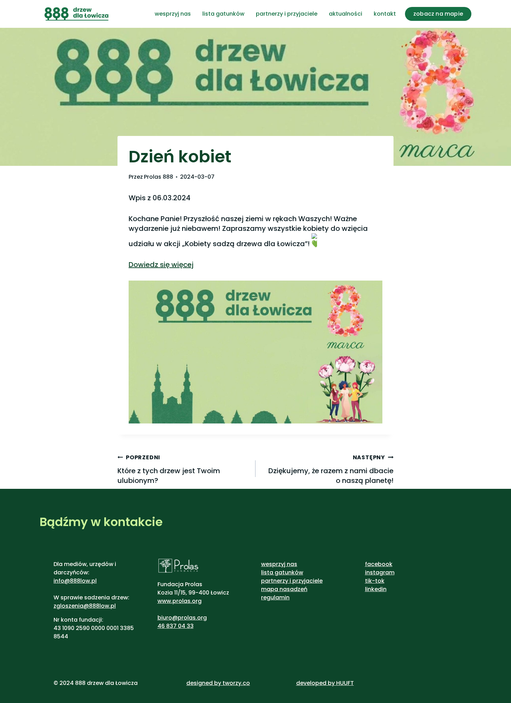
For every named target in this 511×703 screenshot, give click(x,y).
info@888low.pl (75, 581)
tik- (370, 581)
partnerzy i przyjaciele (286, 14)
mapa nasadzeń (284, 589)
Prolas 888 (158, 177)
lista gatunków (223, 14)
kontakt (385, 14)
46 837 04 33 (175, 626)
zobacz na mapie (438, 14)
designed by (203, 683)
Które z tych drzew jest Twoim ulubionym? (168, 469)
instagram (380, 572)
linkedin (376, 589)
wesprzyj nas (173, 14)
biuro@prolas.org (182, 618)
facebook (378, 564)
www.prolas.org (179, 601)
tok (379, 581)
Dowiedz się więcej (161, 264)
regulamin (275, 597)
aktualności (345, 14)
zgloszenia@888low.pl (85, 606)
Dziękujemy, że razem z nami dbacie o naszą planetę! (331, 469)
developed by (316, 683)
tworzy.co (236, 683)
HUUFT (345, 683)
